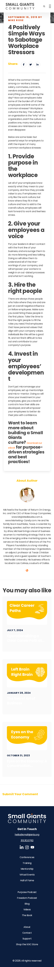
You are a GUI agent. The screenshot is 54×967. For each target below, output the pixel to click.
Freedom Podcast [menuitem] (27, 898)
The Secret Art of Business (21, 700)
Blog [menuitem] (27, 903)
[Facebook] (23, 64)
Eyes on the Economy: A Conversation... (27, 763)
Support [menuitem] (27, 938)
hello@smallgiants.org (27, 834)
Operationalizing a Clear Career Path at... (25, 638)
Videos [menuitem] (27, 909)
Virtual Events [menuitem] (27, 874)
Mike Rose (27, 506)
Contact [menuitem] (27, 933)
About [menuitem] (27, 927)
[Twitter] (30, 64)
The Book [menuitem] (27, 915)
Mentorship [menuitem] (27, 869)
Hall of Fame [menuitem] (27, 880)
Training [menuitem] (27, 863)
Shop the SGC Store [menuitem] (27, 944)
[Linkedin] (37, 64)
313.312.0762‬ (27, 840)
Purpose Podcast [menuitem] (27, 892)
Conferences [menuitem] (27, 857)
